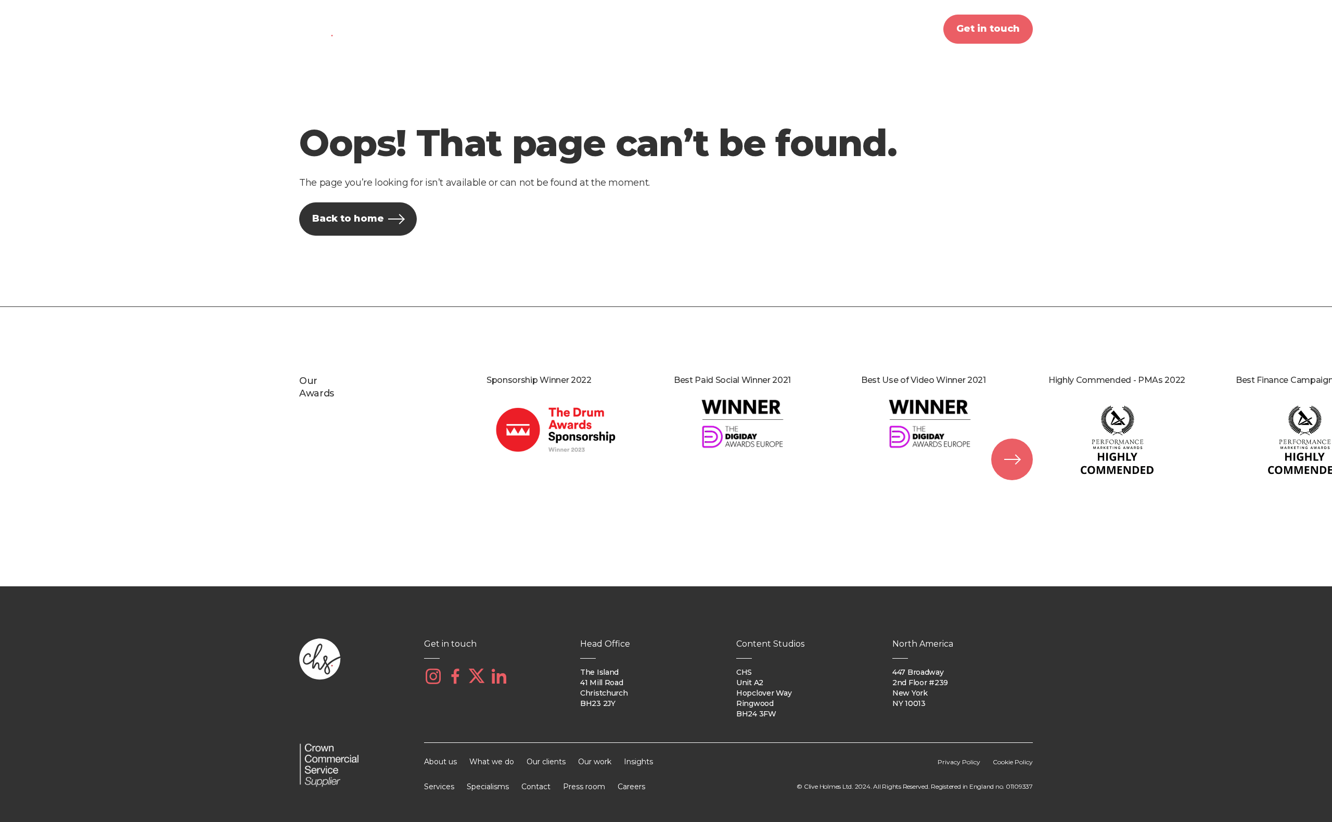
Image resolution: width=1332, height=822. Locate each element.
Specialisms (488, 786)
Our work (732, 29)
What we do (563, 29)
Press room (584, 786)
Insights (807, 29)
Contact (535, 786)
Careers (631, 786)
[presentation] (1012, 459)
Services (439, 786)
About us (480, 29)
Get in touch (988, 28)
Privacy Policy (959, 762)
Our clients (651, 29)
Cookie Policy (1013, 762)
